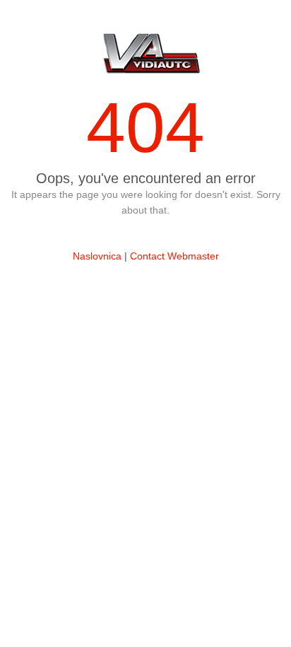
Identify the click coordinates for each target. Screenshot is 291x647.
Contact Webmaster (174, 256)
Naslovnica (97, 256)
